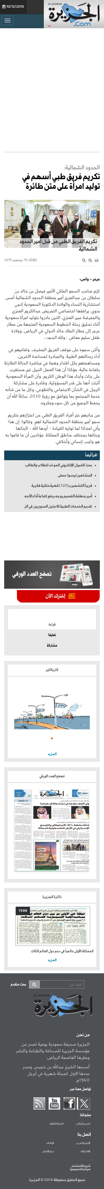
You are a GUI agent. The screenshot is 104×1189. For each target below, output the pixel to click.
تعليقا (52, 635)
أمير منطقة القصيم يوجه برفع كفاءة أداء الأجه (58, 496)
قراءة (52, 624)
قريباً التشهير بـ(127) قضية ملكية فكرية (61, 486)
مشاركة (52, 645)
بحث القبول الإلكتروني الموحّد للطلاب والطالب (58, 465)
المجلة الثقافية (57, 1124)
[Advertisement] (52, 88)
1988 (23, 911)
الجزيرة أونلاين (83, 1124)
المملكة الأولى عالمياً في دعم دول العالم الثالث (62, 951)
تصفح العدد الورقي (52, 776)
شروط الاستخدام (81, 1166)
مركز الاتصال (48, 1152)
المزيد (52, 754)
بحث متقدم (18, 984)
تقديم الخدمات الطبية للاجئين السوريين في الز (58, 506)
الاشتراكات (85, 1152)
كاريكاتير (52, 670)
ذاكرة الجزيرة (52, 897)
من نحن (83, 1035)
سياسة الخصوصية (80, 1169)
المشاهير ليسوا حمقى (75, 475)
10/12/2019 (15, 7)
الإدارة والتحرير (83, 1143)
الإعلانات (50, 1143)
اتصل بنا (84, 1135)
